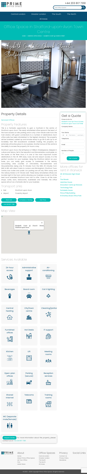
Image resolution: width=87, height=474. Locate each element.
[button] (7, 74)
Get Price (43, 200)
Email (63, 144)
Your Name (65, 132)
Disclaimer (62, 460)
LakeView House (66, 182)
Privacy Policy (63, 458)
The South (56, 14)
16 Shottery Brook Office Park (70, 196)
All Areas (43, 19)
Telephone (65, 138)
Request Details (9, 438)
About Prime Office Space (26, 458)
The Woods (64, 179)
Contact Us (63, 456)
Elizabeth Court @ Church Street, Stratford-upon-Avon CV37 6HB (73, 123)
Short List (9, 200)
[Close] (42, 223)
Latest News (21, 464)
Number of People (68, 151)
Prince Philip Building (67, 193)
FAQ (18, 462)
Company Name (67, 126)
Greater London (38, 14)
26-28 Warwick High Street (70, 174)
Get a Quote (73, 158)
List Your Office (22, 460)
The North (71, 14)
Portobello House (66, 190)
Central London (18, 14)
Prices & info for (67, 119)
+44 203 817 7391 (75, 3)
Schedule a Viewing (26, 200)
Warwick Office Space (35, 36)
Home (24, 36)
